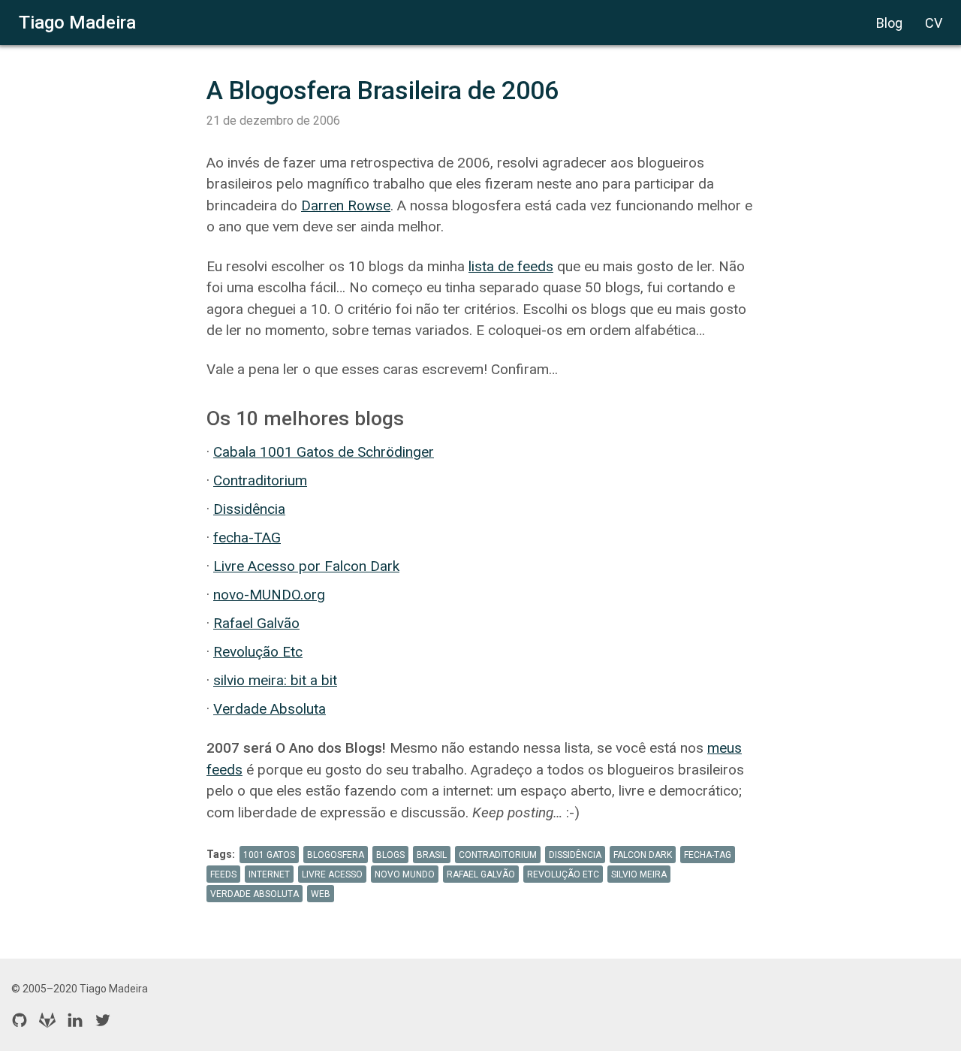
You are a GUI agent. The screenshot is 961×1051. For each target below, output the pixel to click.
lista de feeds (510, 266)
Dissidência (249, 509)
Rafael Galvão (256, 623)
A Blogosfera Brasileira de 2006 (382, 90)
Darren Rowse (345, 205)
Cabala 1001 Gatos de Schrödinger (323, 452)
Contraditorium (260, 480)
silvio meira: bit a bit (275, 680)
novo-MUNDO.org (269, 594)
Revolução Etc (258, 651)
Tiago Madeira (77, 22)
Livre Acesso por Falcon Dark (306, 566)
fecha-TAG (247, 537)
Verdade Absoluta (269, 708)
